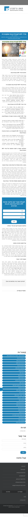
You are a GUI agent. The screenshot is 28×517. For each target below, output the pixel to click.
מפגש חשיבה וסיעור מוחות (20, 256)
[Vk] (5, 283)
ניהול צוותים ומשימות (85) (20, 402)
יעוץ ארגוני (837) (22, 382)
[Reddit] (7, 283)
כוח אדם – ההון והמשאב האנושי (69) (19, 385)
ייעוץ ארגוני (23, 469)
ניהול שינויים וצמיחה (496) (20, 405)
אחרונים (8, 491)
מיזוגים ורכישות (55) (21, 387)
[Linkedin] (11, 2)
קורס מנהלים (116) (22, 417)
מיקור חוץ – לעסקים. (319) (20, 390)
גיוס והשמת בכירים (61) (21, 358)
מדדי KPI (14, 191)
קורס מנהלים (10, 38)
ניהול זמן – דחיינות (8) (21, 397)
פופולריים (20, 491)
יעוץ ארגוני (7, 37)
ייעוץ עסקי (11, 37)
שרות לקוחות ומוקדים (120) (20, 422)
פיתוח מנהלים (15, 38)
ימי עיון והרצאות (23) (21, 375)
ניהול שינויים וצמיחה (21, 472)
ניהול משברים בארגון (20, 479)
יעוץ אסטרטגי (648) (21, 377)
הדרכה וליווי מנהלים (23, 37)
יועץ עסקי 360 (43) (22, 370)
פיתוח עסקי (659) (22, 412)
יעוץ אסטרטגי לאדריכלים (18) (20, 380)
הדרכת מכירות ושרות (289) (20, 363)
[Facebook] (20, 283)
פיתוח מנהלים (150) (21, 410)
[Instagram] (14, 2)
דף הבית (23, 466)
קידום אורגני (10, 505)
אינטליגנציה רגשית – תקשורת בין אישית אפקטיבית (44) (16, 355)
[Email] (9, 2)
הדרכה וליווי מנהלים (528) (20, 360)
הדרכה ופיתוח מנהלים (20, 482)
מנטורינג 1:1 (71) (22, 392)
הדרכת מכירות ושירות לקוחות (18, 485)
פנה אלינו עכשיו (17, 268)
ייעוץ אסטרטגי (22, 475)
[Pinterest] (16, 283)
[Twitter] (17, 2)
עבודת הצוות (23, 69)
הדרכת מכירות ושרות (16, 37)
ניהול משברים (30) (22, 400)
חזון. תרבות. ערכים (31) (21, 365)
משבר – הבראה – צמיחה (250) (20, 395)
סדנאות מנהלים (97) (21, 407)
